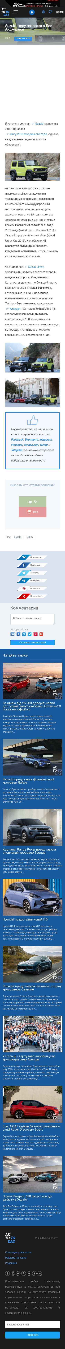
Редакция (11, 1263)
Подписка (32, 1335)
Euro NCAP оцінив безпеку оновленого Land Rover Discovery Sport (31, 1128)
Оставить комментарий (32, 642)
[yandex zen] (34, 1273)
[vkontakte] (39, 1273)
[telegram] (29, 1273)
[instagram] (13, 1273)
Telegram (16, 450)
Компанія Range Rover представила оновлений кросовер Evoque (29, 851)
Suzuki (39, 124)
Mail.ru (24, 634)
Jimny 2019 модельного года (28, 134)
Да (35, 501)
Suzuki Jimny (36, 267)
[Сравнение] (43, 12)
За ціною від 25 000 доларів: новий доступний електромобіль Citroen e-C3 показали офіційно (32, 706)
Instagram (45, 440)
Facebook (17, 440)
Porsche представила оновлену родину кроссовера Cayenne (32, 988)
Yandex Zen (30, 445)
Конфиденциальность (18, 1253)
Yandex (35, 634)
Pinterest (16, 445)
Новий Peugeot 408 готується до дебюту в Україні (27, 1198)
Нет (35, 511)
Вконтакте (31, 440)
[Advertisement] (32, 83)
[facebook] (7, 1273)
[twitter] (18, 1273)
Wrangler (15, 309)
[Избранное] (50, 12)
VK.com (12, 634)
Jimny (30, 537)
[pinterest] (23, 1273)
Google (41, 634)
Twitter (44, 445)
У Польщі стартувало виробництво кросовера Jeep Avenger (29, 1058)
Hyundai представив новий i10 (25, 919)
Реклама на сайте (15, 1258)
